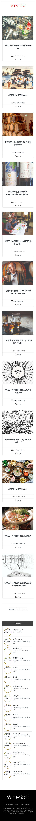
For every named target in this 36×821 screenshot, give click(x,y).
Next (25, 609)
